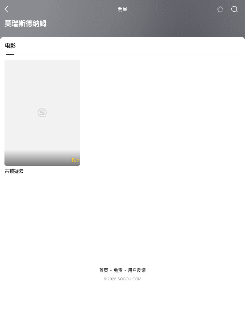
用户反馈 (137, 270)
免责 (118, 270)
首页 (103, 270)
